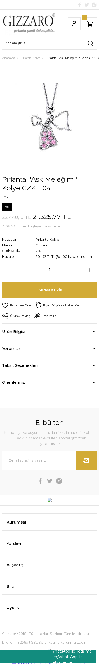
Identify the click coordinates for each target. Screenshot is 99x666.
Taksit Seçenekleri (20, 365)
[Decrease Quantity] (9, 270)
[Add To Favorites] (16, 305)
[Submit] (86, 460)
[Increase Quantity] (89, 270)
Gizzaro (42, 245)
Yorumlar (11, 348)
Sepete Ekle (51, 290)
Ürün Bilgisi (13, 331)
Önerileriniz (13, 382)
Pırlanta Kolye (47, 239)
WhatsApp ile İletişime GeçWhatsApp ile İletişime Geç (71, 656)
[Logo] (28, 24)
